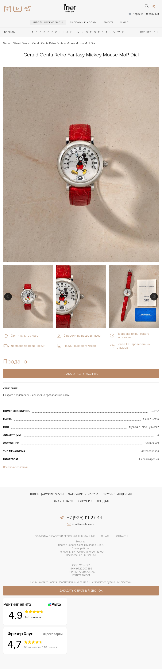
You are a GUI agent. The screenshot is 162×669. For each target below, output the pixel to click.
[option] (28, 296)
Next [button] (154, 296)
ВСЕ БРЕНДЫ (149, 32)
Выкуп (108, 22)
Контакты (121, 536)
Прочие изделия (117, 494)
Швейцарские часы (48, 22)
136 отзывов (33, 617)
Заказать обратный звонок (81, 591)
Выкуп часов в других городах (81, 501)
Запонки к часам (83, 22)
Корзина (138, 14)
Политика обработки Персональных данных (65, 536)
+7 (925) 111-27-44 (84, 518)
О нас (124, 22)
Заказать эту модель (81, 374)
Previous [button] (8, 296)
